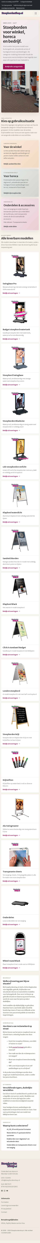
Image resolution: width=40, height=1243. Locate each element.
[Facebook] (2, 1190)
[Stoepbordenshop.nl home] (12, 13)
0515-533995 (6, 1178)
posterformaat (18, 1047)
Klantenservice (20, 8)
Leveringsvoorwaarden (8, 8)
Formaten (5, 1202)
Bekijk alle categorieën (14, 67)
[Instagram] (4, 1190)
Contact (4, 1212)
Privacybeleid (6, 1209)
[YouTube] (7, 1190)
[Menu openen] (35, 13)
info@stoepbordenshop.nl (10, 1180)
